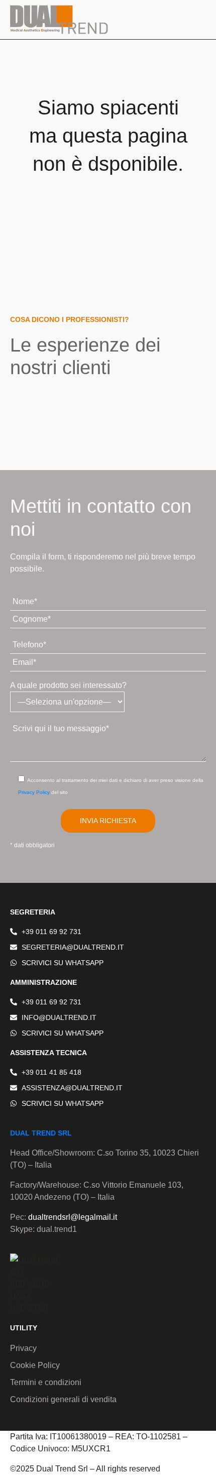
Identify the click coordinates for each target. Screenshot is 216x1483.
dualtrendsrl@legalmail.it (72, 1217)
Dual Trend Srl (41, 1133)
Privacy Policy (34, 792)
